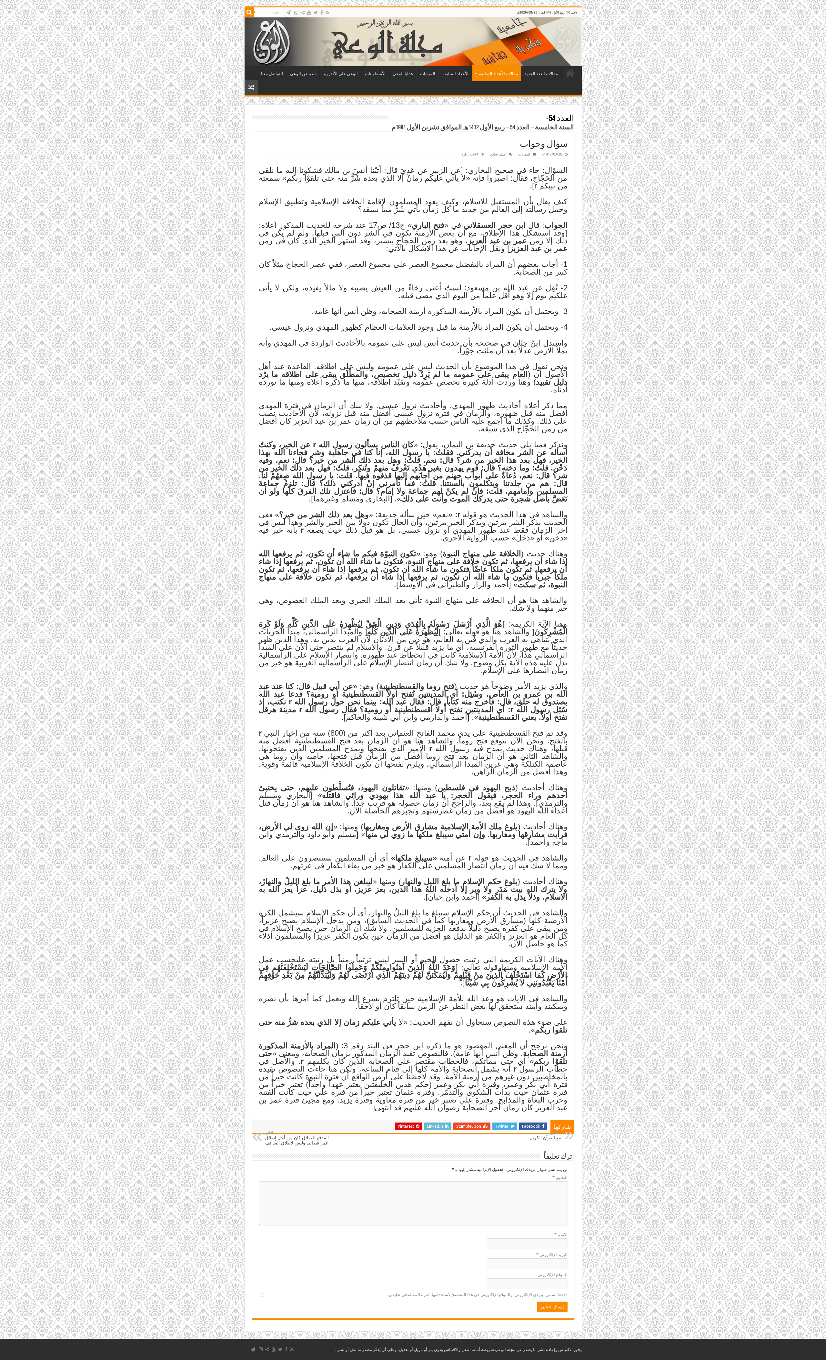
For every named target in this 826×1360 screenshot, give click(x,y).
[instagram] (296, 12)
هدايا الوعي (403, 73)
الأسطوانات (375, 73)
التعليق (560, 1177)
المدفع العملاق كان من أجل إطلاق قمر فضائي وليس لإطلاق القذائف (297, 1138)
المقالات (524, 154)
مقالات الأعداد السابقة (498, 73)
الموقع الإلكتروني (553, 1274)
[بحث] (249, 12)
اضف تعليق (498, 154)
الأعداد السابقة (455, 73)
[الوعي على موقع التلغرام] (288, 12)
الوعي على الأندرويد (340, 73)
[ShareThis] (302, 12)
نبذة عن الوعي (303, 73)
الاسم (561, 1234)
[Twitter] (315, 12)
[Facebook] (322, 12)
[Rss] (327, 12)
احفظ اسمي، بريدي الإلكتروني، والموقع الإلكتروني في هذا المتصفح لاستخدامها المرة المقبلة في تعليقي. (478, 1294)
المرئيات (427, 73)
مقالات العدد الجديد (541, 73)
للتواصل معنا (272, 73)
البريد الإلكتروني (552, 1254)
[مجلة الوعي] (413, 41)
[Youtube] (309, 12)
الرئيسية (570, 73)
